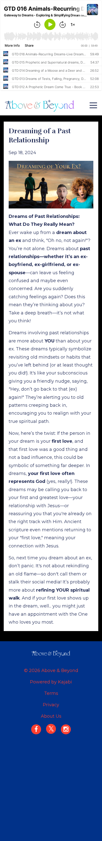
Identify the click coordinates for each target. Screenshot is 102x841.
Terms (51, 693)
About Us (51, 716)
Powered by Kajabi (51, 682)
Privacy (51, 704)
